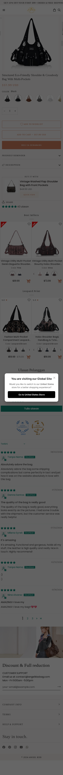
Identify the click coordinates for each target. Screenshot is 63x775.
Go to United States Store (32, 394)
